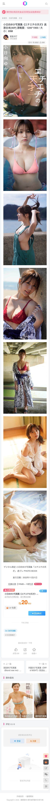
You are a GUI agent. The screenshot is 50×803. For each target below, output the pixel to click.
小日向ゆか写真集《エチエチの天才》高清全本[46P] (25, 28)
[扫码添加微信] (46, 774)
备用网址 (29, 796)
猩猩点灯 (13, 36)
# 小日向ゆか (10, 635)
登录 (19, 741)
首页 (5, 18)
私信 (44, 37)
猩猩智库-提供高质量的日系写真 (32, 800)
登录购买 (38, 613)
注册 (34, 741)
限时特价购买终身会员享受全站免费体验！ (24, 11)
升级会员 (20, 796)
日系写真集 (13, 18)
